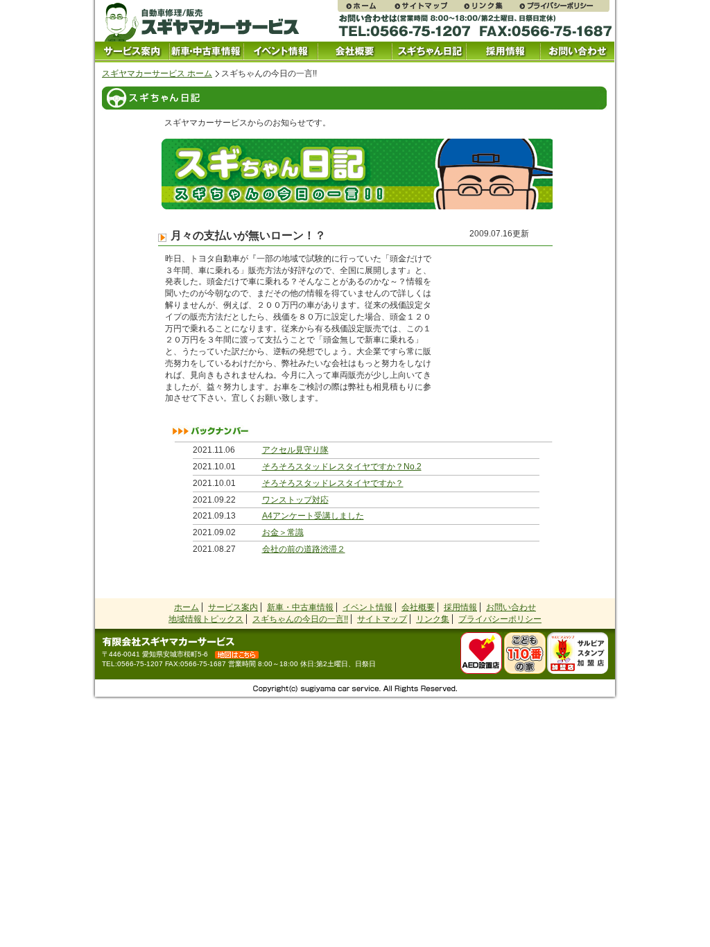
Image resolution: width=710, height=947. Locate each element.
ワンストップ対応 (295, 500)
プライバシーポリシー (563, 6)
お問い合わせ (577, 52)
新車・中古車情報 (300, 607)
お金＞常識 (283, 532)
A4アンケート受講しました (313, 516)
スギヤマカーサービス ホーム (157, 73)
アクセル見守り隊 (295, 450)
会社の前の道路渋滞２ (303, 549)
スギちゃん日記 (429, 52)
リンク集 (490, 6)
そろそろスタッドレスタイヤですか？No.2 (342, 466)
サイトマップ (427, 6)
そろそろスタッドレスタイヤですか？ (333, 483)
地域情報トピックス (205, 619)
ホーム (186, 607)
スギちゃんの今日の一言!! (300, 619)
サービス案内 (132, 52)
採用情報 (503, 52)
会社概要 (355, 52)
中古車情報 (206, 52)
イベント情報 (280, 52)
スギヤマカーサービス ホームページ (365, 6)
